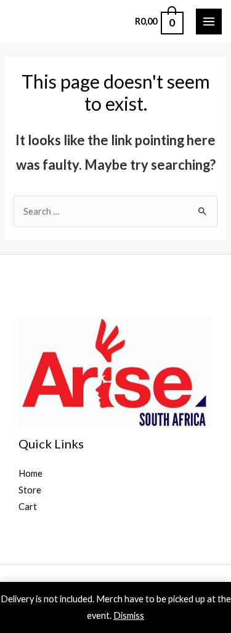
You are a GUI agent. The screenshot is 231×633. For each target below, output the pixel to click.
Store (29, 490)
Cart (27, 506)
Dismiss (128, 615)
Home (30, 473)
